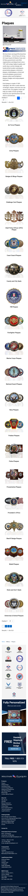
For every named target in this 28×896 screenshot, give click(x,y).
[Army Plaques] (14, 139)
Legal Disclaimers (5, 810)
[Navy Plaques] (14, 399)
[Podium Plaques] (14, 424)
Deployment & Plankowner (7, 789)
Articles (3, 824)
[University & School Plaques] (14, 604)
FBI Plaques (14, 307)
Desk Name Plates (5, 786)
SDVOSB (3, 801)
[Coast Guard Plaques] (14, 244)
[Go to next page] (23, 97)
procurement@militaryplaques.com (13, 836)
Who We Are (4, 799)
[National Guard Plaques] (14, 373)
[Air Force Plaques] (14, 114)
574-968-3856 (10, 835)
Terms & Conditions (6, 809)
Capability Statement (6, 804)
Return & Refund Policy (6, 807)
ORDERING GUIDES (14, 720)
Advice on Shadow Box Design (8, 819)
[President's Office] (14, 501)
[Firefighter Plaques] (14, 321)
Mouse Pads (4, 792)
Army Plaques (14, 151)
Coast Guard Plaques (14, 255)
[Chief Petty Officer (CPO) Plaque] (14, 217)
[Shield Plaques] (14, 553)
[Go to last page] (25, 97)
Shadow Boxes (5, 784)
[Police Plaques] (14, 450)
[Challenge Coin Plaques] (14, 191)
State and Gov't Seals (14, 590)
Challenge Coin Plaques (14, 202)
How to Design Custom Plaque (8, 816)
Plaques (3, 783)
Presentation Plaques (14, 487)
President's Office (14, 513)
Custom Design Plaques (7, 787)
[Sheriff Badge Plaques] (14, 527)
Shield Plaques (14, 564)
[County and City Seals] (14, 270)
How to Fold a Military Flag (7, 823)
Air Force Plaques (14, 125)
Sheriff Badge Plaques (14, 538)
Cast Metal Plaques (6, 791)
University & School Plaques (14, 616)
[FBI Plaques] (14, 296)
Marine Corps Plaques (14, 358)
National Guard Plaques (14, 384)
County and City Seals (14, 281)
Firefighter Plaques (14, 333)
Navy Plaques (14, 410)
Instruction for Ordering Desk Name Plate (11, 818)
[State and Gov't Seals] (14, 579)
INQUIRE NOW (14, 749)
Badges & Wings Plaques (14, 176)
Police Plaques (14, 461)
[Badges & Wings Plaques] (14, 165)
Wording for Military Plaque (7, 821)
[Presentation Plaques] (14, 476)
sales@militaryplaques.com (11, 843)
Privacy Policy (4, 806)
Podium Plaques (14, 435)
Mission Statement (6, 803)
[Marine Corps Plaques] (14, 347)
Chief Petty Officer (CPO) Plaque (14, 229)
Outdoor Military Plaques (7, 794)
